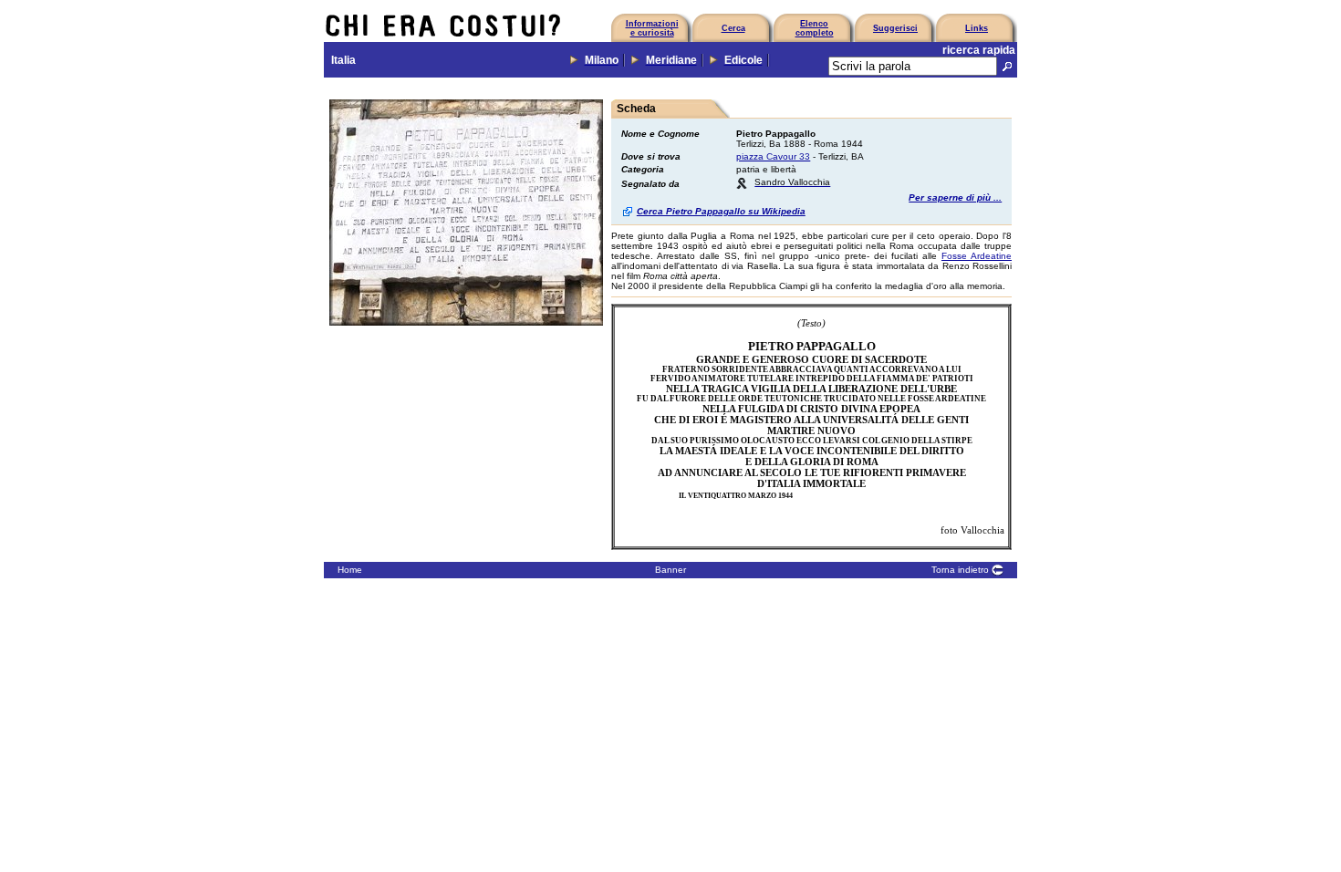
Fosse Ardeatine (976, 256)
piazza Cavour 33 (773, 156)
